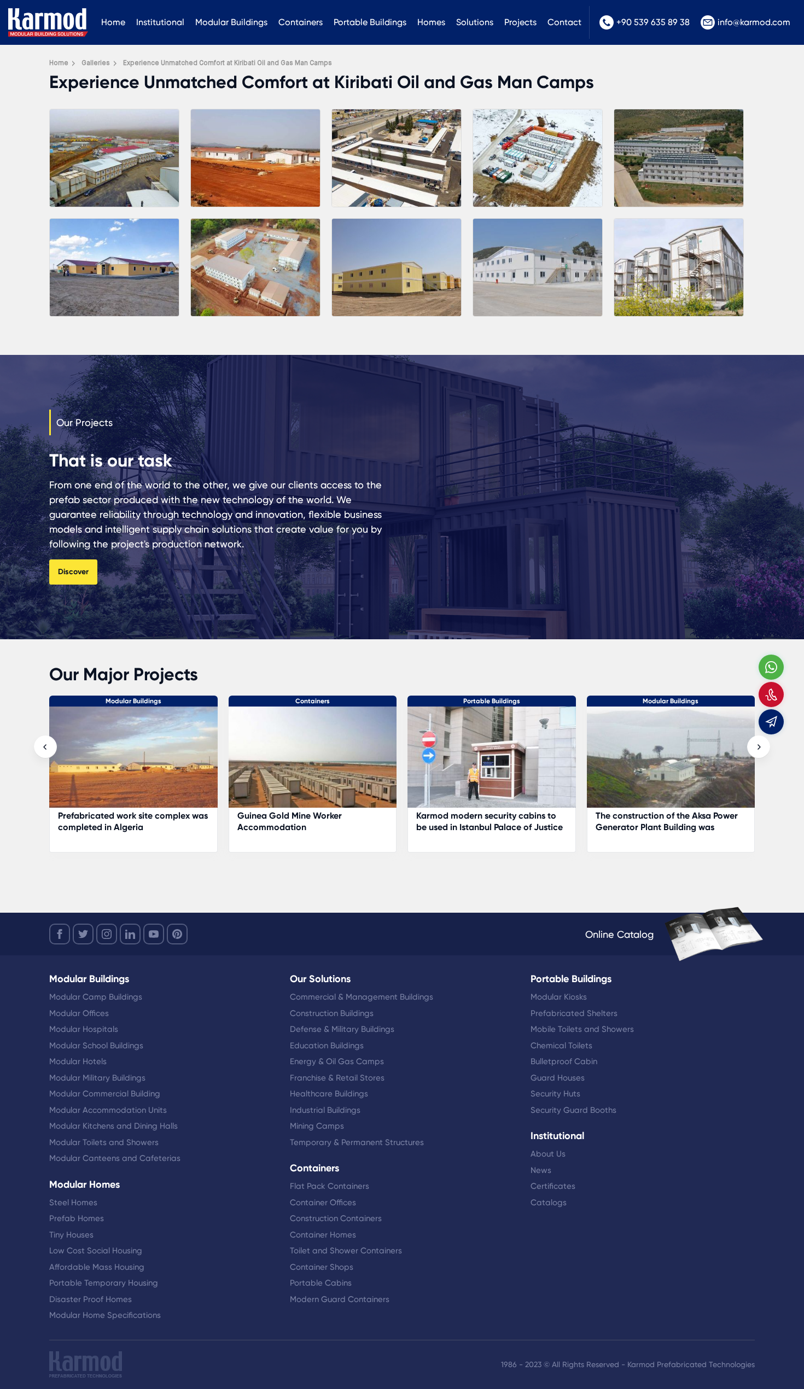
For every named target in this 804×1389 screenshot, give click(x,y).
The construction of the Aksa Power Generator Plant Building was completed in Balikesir (488, 827)
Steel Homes (73, 1202)
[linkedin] (130, 934)
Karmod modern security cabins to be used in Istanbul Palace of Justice (310, 821)
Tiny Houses (71, 1235)
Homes (431, 22)
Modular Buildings (231, 22)
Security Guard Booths (573, 1110)
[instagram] (106, 934)
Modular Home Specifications (105, 1315)
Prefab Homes (76, 1218)
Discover (73, 571)
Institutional (160, 22)
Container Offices (323, 1202)
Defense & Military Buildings (342, 1029)
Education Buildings (327, 1045)
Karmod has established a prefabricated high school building (666, 821)
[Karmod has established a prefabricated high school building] (671, 763)
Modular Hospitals (83, 1029)
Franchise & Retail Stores (337, 1078)
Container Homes (323, 1235)
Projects (520, 22)
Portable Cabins (321, 1283)
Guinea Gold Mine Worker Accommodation (111, 821)
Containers (300, 22)
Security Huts (555, 1094)
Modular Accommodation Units (108, 1110)
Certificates (553, 1186)
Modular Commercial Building (104, 1094)
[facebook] (59, 934)
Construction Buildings (332, 1013)
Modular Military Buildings (97, 1078)
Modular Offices (79, 1013)
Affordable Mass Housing (96, 1267)
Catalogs (549, 1202)
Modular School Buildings (96, 1045)
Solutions (474, 22)
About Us (548, 1154)
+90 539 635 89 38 (653, 22)
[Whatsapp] (771, 667)
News (541, 1170)
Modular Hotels (78, 1061)
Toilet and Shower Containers (346, 1251)
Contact (564, 22)
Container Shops (321, 1267)
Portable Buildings (370, 22)
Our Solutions (320, 979)
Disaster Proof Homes (90, 1299)
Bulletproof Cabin (564, 1061)
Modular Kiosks (559, 997)
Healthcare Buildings (329, 1094)
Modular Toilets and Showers (104, 1142)
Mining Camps (317, 1126)
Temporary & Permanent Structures (357, 1142)
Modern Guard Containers (339, 1299)
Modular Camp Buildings (95, 997)
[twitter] (83, 934)
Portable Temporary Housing (103, 1283)
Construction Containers (336, 1218)
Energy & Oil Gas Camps (337, 1061)
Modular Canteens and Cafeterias (114, 1158)
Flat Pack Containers (329, 1186)
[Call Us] (771, 694)
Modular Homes (84, 1184)
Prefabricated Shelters (574, 1013)
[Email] (771, 721)
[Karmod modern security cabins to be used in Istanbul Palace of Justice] (313, 763)
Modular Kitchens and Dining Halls (113, 1126)
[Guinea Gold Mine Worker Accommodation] (134, 763)
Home (113, 22)
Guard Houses (558, 1078)
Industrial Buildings (325, 1110)
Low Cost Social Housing (95, 1251)
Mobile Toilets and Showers (582, 1029)
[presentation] (45, 747)
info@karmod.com (754, 22)
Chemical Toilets (561, 1045)
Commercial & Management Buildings (361, 997)
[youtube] (153, 934)
